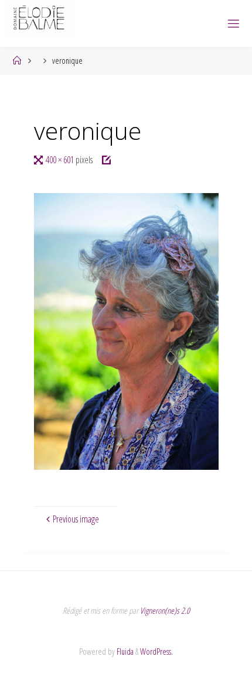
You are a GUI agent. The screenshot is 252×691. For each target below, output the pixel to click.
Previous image (76, 519)
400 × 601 (61, 159)
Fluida (124, 651)
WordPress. (156, 651)
